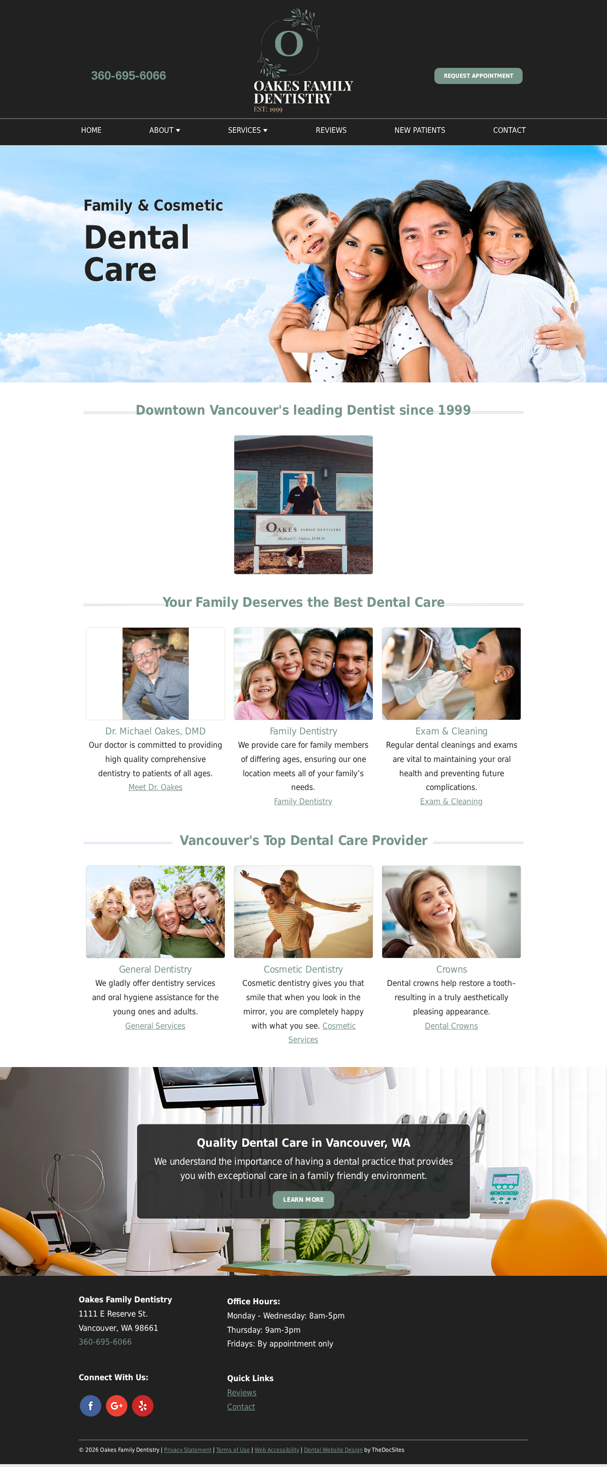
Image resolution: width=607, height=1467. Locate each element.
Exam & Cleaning (451, 801)
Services (244, 130)
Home (91, 130)
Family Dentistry (303, 801)
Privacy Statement (188, 1450)
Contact (509, 130)
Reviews (331, 130)
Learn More (303, 1199)
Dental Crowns (451, 1026)
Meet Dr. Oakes (156, 787)
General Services (155, 1026)
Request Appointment (478, 76)
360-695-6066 (128, 75)
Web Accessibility (277, 1450)
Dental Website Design (333, 1450)
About (161, 130)
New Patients (420, 130)
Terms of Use (233, 1450)
